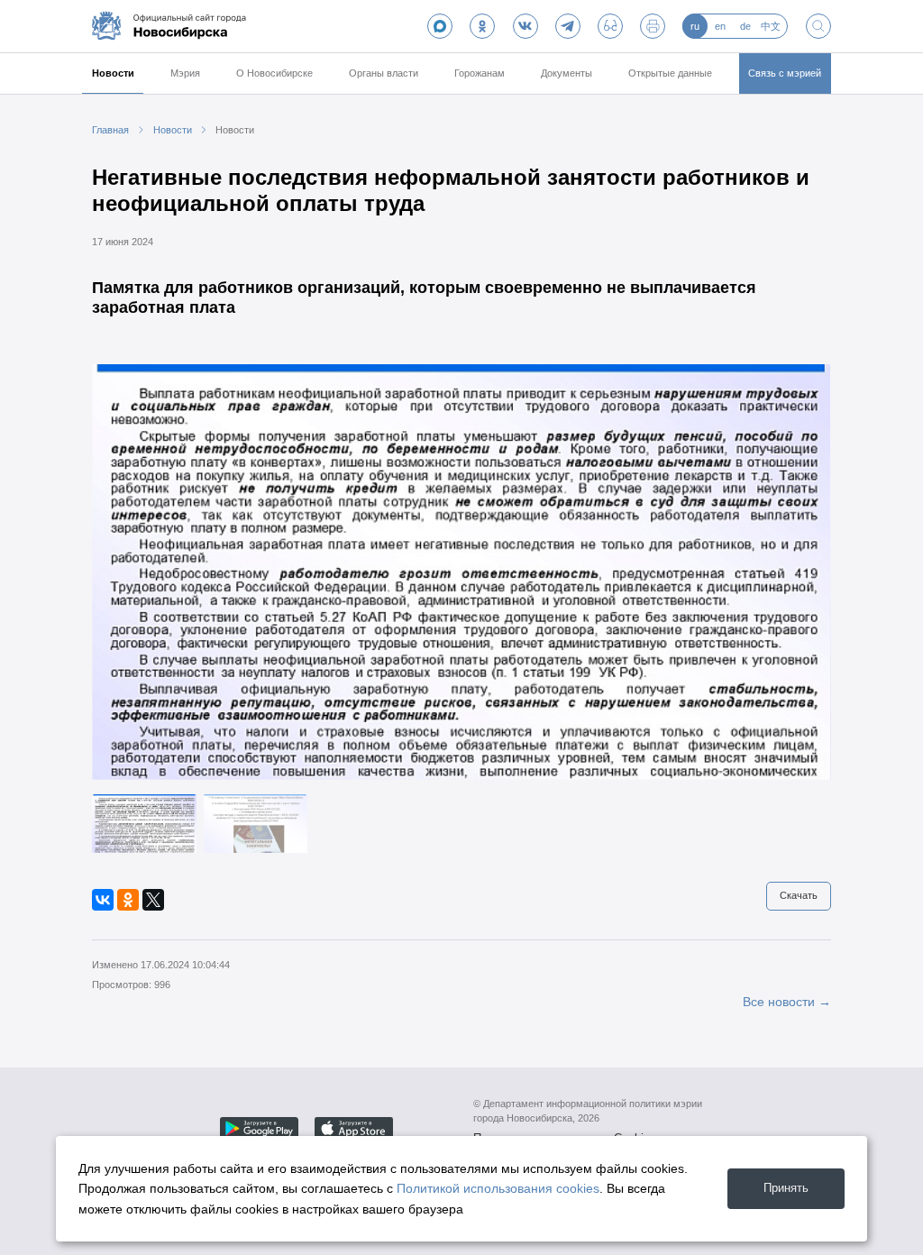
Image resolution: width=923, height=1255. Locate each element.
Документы (566, 73)
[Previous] (120, 571)
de (745, 26)
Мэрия (185, 73)
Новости (113, 73)
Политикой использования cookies (498, 1188)
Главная (110, 129)
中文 (771, 26)
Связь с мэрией (784, 73)
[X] (153, 900)
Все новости (779, 1001)
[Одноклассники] (128, 900)
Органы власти (383, 73)
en (720, 26)
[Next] (802, 571)
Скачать (799, 895)
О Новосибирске (274, 73)
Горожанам (479, 73)
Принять (786, 1188)
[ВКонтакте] (103, 900)
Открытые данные (670, 73)
